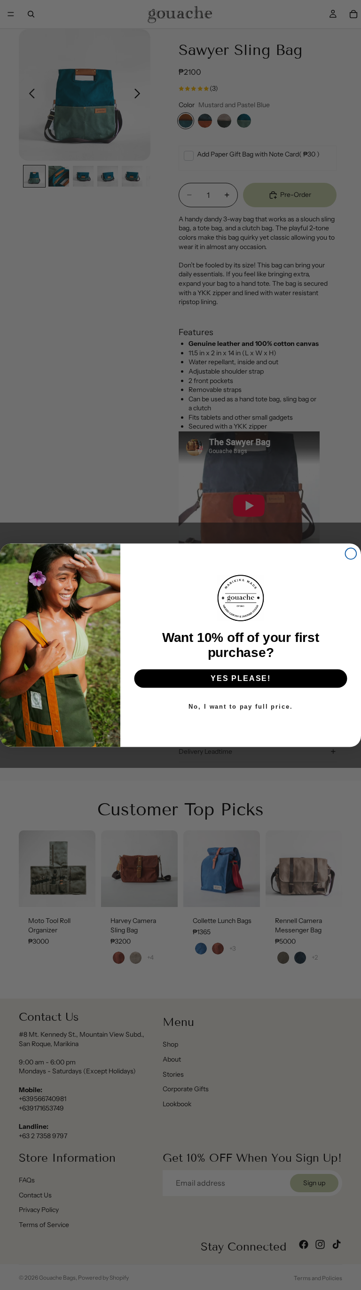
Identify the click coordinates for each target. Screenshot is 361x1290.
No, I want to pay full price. (240, 706)
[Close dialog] (351, 553)
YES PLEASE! (241, 678)
